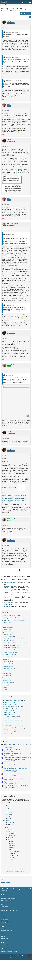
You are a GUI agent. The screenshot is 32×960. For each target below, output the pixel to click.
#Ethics (6, 827)
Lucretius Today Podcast (10, 704)
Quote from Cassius (10, 234)
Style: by (16, 957)
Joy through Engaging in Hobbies (12, 753)
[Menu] (30, 1)
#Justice (12, 847)
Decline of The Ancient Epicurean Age (13, 726)
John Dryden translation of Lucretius (13, 778)
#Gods (9, 809)
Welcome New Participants (11, 730)
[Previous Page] (13, 570)
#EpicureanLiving (11, 835)
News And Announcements (11, 702)
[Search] (22, 1)
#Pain (8, 831)
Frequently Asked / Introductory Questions (15, 700)
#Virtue (9, 839)
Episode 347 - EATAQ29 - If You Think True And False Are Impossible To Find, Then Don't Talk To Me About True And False (16, 768)
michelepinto (17, 172)
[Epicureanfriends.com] (3, 1)
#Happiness (10, 837)
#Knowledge (10, 822)
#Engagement (10, 833)
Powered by (16, 955)
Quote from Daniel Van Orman (13, 32)
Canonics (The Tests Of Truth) (11, 708)
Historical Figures (8, 722)
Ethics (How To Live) (9, 710)
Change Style (28, 889)
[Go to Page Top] (29, 955)
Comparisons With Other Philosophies (13, 720)
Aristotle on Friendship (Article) (12, 749)
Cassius (5, 747)
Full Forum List (8, 733)
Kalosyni (5, 751)
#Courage (12, 845)
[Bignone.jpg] (16, 401)
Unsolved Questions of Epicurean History (14, 728)
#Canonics (7, 820)
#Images (9, 810)
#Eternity (9, 814)
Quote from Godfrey (11, 305)
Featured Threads (5, 882)
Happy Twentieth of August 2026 (12, 782)
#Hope (12, 857)
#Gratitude (13, 859)
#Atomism (10, 807)
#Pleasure (9, 829)
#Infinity (9, 812)
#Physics (6, 805)
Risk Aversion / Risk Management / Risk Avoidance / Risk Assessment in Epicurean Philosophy (16, 758)
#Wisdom (12, 841)
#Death (9, 818)
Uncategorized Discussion (10, 718)
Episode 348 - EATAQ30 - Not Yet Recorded (14, 774)
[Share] (30, 17)
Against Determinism (9, 712)
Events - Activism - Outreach (11, 731)
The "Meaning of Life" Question (12, 716)
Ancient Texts (7, 724)
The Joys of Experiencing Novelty (12, 763)
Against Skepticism (9, 714)
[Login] (26, 2)
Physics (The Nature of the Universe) (13, 706)
